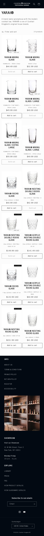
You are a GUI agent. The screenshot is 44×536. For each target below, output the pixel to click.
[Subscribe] (34, 504)
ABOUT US (8, 365)
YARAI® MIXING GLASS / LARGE (32, 100)
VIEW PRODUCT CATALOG (13, 485)
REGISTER (8, 384)
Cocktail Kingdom (24, 532)
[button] (4, 4)
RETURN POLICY (10, 379)
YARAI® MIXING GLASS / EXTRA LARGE (11, 145)
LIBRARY (7, 471)
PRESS (6, 476)
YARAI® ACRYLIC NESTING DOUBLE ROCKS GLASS (32, 237)
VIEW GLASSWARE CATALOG (14, 490)
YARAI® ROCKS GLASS (12, 195)
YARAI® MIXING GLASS (11, 59)
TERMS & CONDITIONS (13, 369)
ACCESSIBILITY (10, 389)
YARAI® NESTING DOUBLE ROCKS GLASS (32, 191)
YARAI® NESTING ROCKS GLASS (12, 331)
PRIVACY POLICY (10, 374)
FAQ (5, 481)
